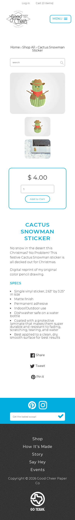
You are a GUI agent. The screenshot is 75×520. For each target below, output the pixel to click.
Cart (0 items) (44, 3)
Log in (26, 3)
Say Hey (37, 462)
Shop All (28, 47)
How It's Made (37, 446)
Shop (37, 439)
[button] (60, 19)
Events (37, 469)
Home (15, 47)
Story (37, 454)
